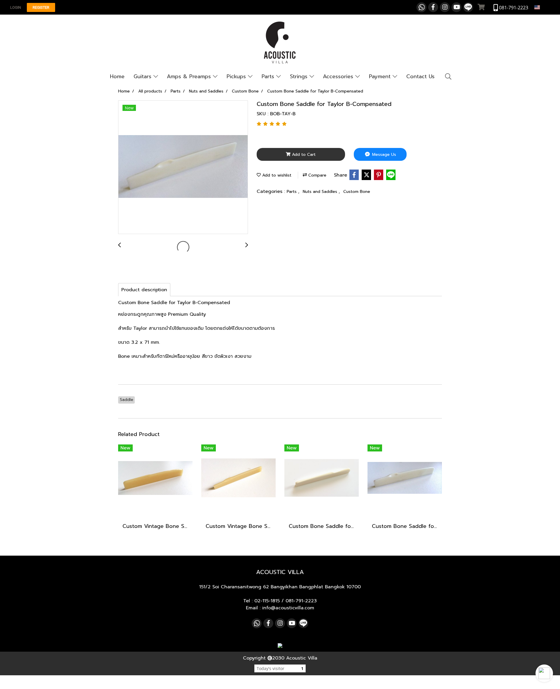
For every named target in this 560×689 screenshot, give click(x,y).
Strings (299, 76)
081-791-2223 (301, 600)
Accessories (339, 76)
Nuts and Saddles (321, 192)
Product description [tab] (144, 289)
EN (544, 7)
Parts (269, 76)
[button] (544, 673)
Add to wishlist (276, 175)
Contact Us (420, 76)
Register (41, 7)
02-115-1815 (267, 600)
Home (117, 76)
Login (15, 7)
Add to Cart (303, 154)
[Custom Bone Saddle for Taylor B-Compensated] (183, 167)
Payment (381, 76)
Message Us (383, 154)
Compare (316, 175)
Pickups (237, 76)
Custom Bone (356, 192)
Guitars (143, 76)
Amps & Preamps (190, 76)
